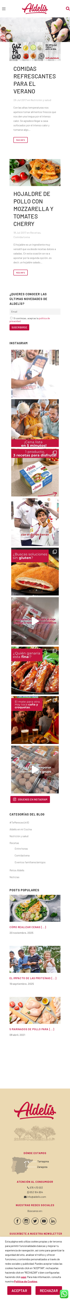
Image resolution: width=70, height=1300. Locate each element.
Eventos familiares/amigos (30, 862)
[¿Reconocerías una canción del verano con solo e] (35, 373)
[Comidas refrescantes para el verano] (35, 51)
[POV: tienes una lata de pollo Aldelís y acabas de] (35, 472)
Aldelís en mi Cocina (21, 829)
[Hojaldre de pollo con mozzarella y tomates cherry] (35, 172)
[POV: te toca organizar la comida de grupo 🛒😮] (35, 769)
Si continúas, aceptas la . (30, 320)
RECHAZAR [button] (49, 1290)
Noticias (14, 877)
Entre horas (21, 848)
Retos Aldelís (17, 870)
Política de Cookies (25, 1281)
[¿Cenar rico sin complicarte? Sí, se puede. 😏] (35, 423)
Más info (20, 140)
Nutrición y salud (41, 100)
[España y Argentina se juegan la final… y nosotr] (35, 720)
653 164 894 (36, 1192)
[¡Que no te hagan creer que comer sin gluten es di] (35, 571)
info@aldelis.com (36, 1196)
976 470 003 (36, 1187)
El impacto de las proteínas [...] (33, 978)
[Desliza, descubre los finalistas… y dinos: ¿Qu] (35, 670)
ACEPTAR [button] (19, 1290)
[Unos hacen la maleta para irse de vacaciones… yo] (35, 621)
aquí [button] (23, 1276)
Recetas (35, 232)
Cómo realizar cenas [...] (28, 927)
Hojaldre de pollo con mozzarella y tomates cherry (33, 208)
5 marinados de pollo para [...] (32, 1029)
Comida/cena (21, 237)
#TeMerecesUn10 (19, 822)
